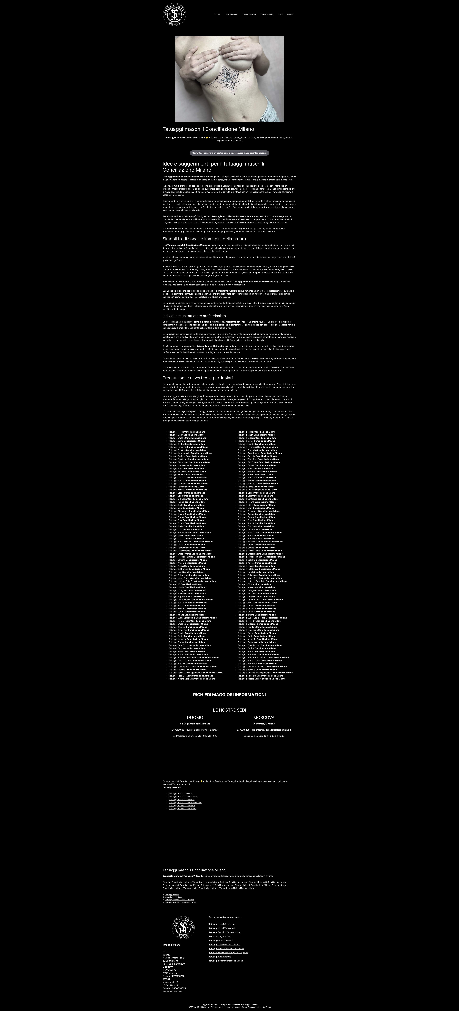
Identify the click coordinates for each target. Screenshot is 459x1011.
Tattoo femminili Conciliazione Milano (237, 888)
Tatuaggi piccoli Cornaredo (222, 924)
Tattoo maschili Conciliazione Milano (200, 888)
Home (217, 14)
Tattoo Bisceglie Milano (220, 936)
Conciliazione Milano (173, 897)
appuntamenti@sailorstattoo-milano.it (271, 730)
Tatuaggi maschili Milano (180, 793)
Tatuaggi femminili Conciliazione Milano (268, 882)
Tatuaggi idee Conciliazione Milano (217, 885)
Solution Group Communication (248, 1007)
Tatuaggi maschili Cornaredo (182, 808)
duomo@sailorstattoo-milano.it (202, 730)
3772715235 (243, 730)
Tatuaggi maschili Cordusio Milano (185, 802)
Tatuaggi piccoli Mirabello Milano (224, 944)
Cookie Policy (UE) (235, 1004)
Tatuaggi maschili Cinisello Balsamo (179, 900)
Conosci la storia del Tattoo (176, 876)
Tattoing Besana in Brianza (222, 940)
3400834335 (179, 988)
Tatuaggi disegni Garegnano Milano (226, 961)
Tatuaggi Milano (231, 14)
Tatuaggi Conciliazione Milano (177, 882)
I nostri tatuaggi (249, 14)
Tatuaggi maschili (172, 895)
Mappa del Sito (251, 1004)
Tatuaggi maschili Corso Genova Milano (181, 902)
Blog (281, 14)
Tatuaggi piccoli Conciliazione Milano (252, 885)
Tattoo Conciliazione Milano (205, 882)
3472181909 (178, 730)
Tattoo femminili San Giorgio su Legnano (228, 952)
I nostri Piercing (267, 14)
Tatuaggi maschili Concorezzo (183, 796)
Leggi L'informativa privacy (213, 1004)
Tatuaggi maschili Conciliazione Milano (181, 885)
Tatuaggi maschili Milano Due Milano (226, 948)
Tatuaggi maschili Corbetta (181, 799)
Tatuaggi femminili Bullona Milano (225, 932)
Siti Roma (267, 1007)
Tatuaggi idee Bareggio (220, 957)
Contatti (290, 14)
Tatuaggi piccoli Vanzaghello (222, 928)
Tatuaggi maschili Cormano (182, 805)
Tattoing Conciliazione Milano (234, 882)
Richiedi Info (176, 991)
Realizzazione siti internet (222, 1007)
